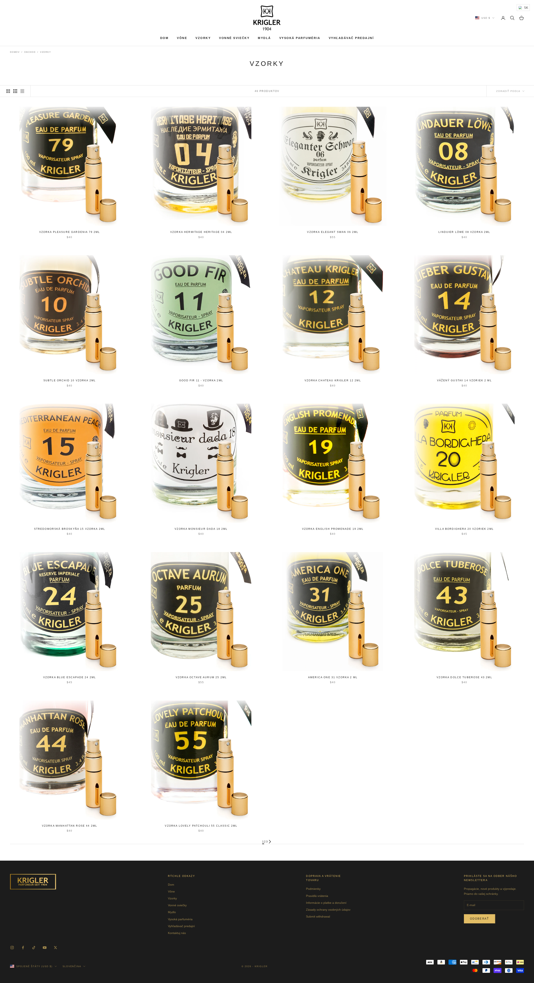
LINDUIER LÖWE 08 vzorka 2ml (464, 232)
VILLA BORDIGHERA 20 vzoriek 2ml (464, 528)
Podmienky (313, 888)
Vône (182, 38)
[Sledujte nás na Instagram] (12, 947)
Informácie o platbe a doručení (326, 902)
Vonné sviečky (234, 38)
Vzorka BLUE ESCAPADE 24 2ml (69, 677)
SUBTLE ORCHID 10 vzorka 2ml (69, 380)
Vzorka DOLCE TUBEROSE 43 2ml (464, 677)
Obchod (30, 52)
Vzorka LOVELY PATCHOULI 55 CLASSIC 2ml (201, 825)
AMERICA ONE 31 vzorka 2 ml (333, 677)
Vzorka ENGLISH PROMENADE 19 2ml (333, 528)
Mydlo (172, 912)
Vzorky (203, 38)
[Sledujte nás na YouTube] (45, 947)
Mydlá (264, 38)
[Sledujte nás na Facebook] (23, 947)
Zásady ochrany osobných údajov (328, 909)
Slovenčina (72, 966)
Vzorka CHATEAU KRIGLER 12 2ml (333, 380)
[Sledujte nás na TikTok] (34, 947)
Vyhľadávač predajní (351, 38)
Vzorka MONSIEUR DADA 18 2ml (201, 528)
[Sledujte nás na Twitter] (55, 947)
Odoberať (479, 918)
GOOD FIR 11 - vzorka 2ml (201, 380)
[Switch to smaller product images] (15, 91)
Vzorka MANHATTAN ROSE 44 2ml (69, 825)
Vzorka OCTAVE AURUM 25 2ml (201, 677)
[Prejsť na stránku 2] (270, 842)
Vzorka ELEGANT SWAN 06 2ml (332, 232)
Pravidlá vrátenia (317, 896)
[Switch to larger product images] (8, 91)
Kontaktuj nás (177, 933)
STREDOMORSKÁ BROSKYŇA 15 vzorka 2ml (69, 528)
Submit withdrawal (318, 916)
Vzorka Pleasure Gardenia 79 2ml (69, 232)
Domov (15, 52)
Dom (164, 38)
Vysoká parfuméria (299, 38)
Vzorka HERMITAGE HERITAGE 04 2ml (201, 232)
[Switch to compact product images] (22, 91)
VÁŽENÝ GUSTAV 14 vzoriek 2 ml (464, 380)
